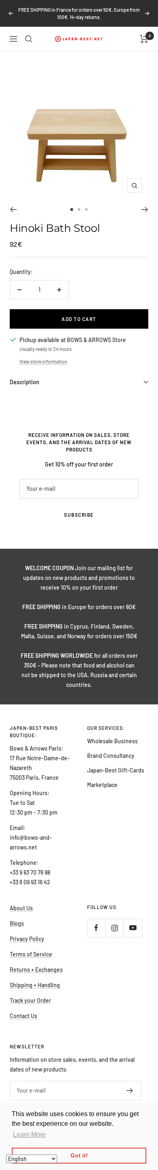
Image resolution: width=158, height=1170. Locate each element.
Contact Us (23, 1015)
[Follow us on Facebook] (96, 928)
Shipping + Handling (35, 985)
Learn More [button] (29, 1134)
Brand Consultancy (111, 755)
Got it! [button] (79, 1155)
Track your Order (30, 1000)
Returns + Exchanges (36, 969)
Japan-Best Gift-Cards (115, 770)
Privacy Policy (27, 938)
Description (24, 382)
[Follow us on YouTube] (133, 928)
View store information (43, 361)
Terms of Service (31, 954)
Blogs (17, 923)
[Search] (28, 39)
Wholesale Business (112, 741)
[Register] (129, 1090)
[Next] (144, 209)
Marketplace (102, 784)
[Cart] (144, 39)
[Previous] (13, 209)
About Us (21, 908)
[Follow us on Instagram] (114, 928)
